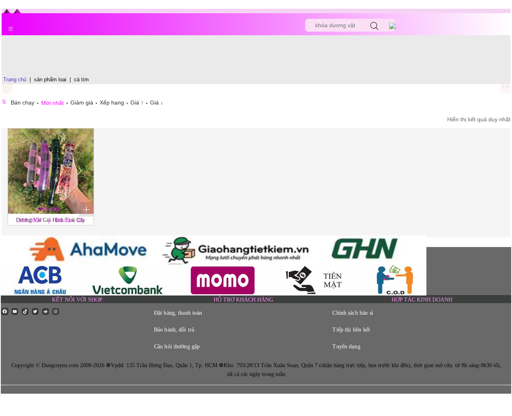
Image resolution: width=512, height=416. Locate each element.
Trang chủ (14, 79)
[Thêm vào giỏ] (86, 209)
